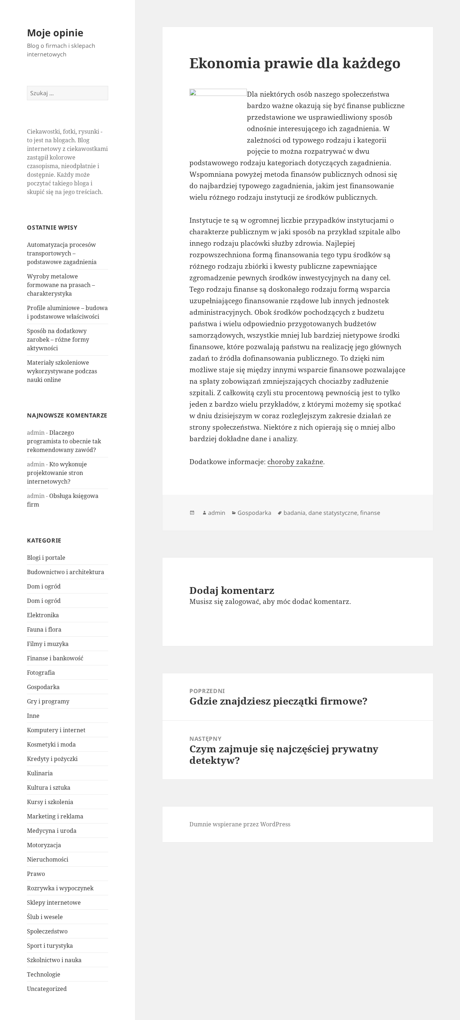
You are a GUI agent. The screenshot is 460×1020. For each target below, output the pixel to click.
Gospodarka (43, 687)
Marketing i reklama (55, 816)
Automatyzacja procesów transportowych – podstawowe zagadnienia (62, 253)
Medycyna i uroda (52, 831)
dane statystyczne (332, 513)
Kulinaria (40, 773)
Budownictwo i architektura (65, 572)
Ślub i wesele (45, 917)
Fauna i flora (44, 629)
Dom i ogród (44, 586)
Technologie (43, 974)
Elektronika (43, 615)
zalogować (242, 601)
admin (216, 513)
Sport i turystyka (50, 946)
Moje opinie (55, 32)
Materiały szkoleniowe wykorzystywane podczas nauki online (62, 371)
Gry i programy (48, 701)
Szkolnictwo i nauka (54, 960)
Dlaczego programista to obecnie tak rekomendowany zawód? (64, 441)
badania (294, 513)
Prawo (36, 874)
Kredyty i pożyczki (52, 759)
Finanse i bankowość (55, 658)
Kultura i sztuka (48, 787)
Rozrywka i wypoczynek (60, 888)
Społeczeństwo (47, 931)
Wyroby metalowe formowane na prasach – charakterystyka (61, 284)
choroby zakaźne (295, 461)
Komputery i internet (56, 730)
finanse (370, 513)
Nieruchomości (47, 859)
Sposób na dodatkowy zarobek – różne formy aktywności (58, 339)
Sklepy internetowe (54, 902)
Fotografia (41, 673)
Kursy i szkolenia (50, 802)
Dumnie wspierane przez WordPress (239, 824)
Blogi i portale (46, 558)
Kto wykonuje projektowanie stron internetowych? (57, 472)
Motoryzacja (44, 845)
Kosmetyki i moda (51, 744)
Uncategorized (47, 989)
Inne (33, 716)
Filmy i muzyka (48, 644)
